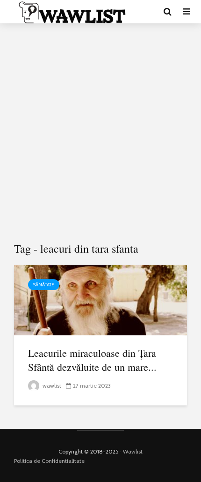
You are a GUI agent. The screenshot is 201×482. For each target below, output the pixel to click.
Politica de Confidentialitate (49, 460)
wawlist (51, 385)
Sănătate (43, 285)
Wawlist (133, 451)
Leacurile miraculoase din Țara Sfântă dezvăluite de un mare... (92, 360)
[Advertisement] (100, 133)
